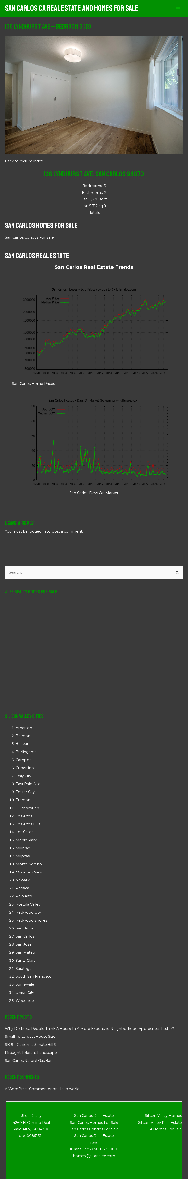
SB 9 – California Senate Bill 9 (31, 1044)
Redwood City (28, 912)
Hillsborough (27, 808)
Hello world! (69, 1089)
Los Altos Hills (28, 824)
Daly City (23, 776)
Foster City (25, 792)
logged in (37, 531)
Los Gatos (24, 832)
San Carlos (25, 936)
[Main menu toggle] (178, 8)
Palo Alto (24, 896)
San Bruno (25, 928)
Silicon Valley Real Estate (160, 1122)
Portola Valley (28, 904)
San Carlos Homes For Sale (41, 225)
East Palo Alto (28, 784)
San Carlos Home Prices (33, 384)
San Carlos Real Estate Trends (94, 267)
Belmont (24, 736)
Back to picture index (24, 161)
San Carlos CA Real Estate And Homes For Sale (71, 8)
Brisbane (24, 744)
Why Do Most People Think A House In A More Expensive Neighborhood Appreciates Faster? (89, 1028)
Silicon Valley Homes (163, 1116)
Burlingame (26, 752)
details (94, 212)
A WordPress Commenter (28, 1089)
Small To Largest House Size (30, 1036)
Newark (23, 880)
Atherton (24, 728)
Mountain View (29, 872)
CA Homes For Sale (164, 1129)
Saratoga (23, 968)
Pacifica (22, 888)
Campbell (25, 760)
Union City (25, 992)
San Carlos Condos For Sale (29, 237)
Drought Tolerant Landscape (31, 1052)
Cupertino (25, 768)
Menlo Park (26, 840)
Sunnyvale (25, 984)
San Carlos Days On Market (94, 493)
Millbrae (23, 848)
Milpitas (23, 856)
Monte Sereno (29, 864)
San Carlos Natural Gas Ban (29, 1061)
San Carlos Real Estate (37, 255)
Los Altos (24, 816)
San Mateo (25, 952)
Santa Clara (25, 960)
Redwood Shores (31, 920)
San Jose (24, 944)
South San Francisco (34, 976)
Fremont (24, 800)
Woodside (25, 1000)
